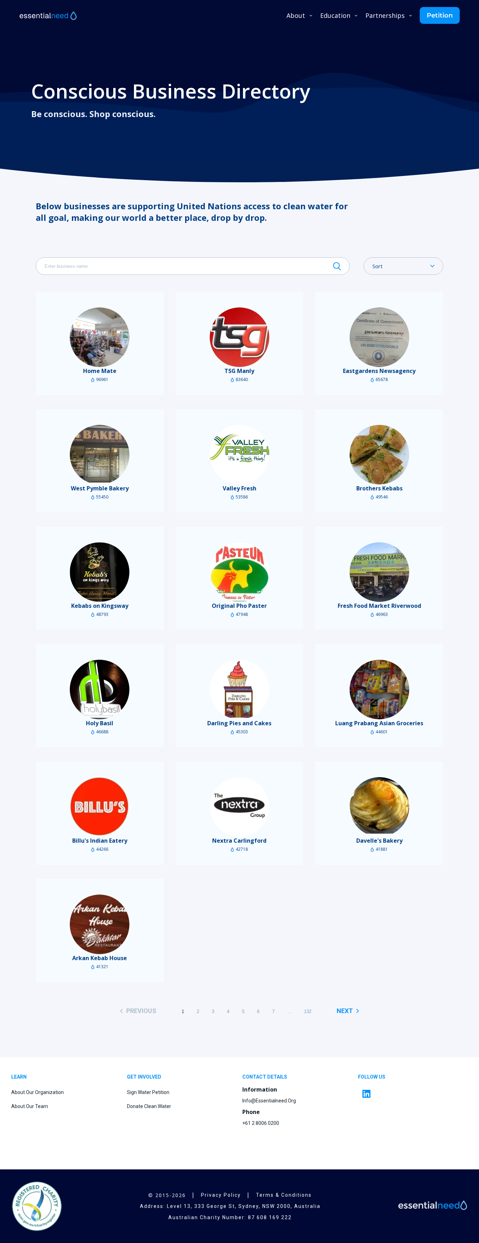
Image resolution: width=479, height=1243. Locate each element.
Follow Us (371, 1077)
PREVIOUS (141, 1010)
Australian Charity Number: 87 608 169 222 (230, 1217)
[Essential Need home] (48, 15)
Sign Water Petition (148, 1092)
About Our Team (29, 1106)
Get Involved (144, 1077)
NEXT (345, 1010)
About (295, 15)
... (289, 1011)
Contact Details (264, 1077)
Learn (19, 1077)
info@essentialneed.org (269, 1100)
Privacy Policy (221, 1195)
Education (335, 15)
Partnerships (385, 15)
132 (307, 1011)
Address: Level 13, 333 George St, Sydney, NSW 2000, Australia (230, 1206)
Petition (440, 15)
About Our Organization (37, 1092)
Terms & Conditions (284, 1195)
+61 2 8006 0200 (260, 1123)
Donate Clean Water (149, 1106)
